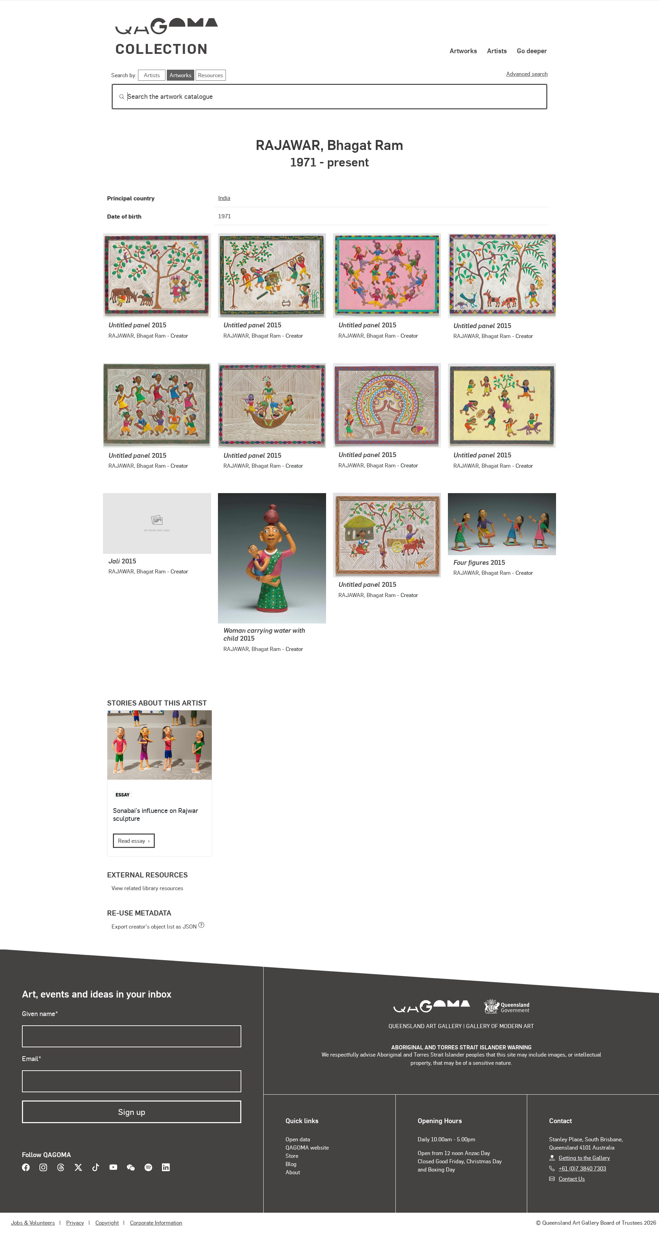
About (293, 1172)
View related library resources (147, 888)
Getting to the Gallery (584, 1157)
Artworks (463, 50)
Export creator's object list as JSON (154, 926)
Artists (497, 50)
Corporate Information (156, 1222)
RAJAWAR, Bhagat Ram (137, 335)
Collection (161, 48)
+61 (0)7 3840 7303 (582, 1168)
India (224, 197)
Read (131, 840)
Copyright (107, 1222)
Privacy (75, 1222)
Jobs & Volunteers (33, 1222)
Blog (291, 1163)
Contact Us (572, 1178)
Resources (210, 75)
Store (292, 1155)
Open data (298, 1139)
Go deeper (532, 50)
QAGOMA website (307, 1147)
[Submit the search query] (116, 96)
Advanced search (527, 73)
